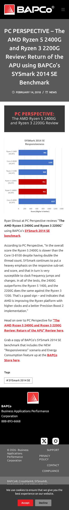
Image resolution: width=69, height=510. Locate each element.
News (53, 92)
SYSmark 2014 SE (18, 380)
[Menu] (63, 9)
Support (53, 449)
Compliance (50, 470)
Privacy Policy (44, 457)
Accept (25, 502)
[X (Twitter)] (44, 441)
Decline (43, 502)
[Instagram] (55, 441)
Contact (53, 465)
